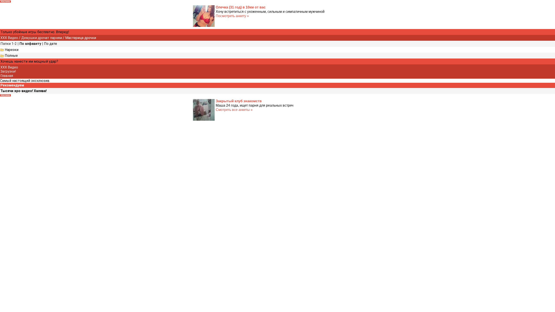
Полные (11, 56)
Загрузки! (8, 71)
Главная (6, 76)
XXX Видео (9, 38)
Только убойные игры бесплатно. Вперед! (34, 32)
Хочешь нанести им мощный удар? (29, 61)
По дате (50, 44)
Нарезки (11, 50)
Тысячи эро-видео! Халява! (23, 91)
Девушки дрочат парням (41, 38)
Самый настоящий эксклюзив (24, 81)
